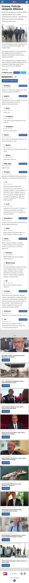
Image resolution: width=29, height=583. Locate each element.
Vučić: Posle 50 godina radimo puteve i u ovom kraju (14, 561)
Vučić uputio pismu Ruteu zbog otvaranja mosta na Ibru (12, 510)
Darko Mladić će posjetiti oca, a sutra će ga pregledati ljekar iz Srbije (14, 536)
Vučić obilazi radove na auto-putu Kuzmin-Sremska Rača (12, 407)
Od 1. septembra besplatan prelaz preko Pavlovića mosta (13, 381)
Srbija (14, 335)
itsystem (16, 578)
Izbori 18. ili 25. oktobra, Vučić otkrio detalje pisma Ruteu (13, 433)
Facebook (17, 72)
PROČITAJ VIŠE (5, 360)
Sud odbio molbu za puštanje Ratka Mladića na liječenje (13, 356)
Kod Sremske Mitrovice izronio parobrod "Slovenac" (11, 484)
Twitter (24, 72)
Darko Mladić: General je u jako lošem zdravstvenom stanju (14, 459)
